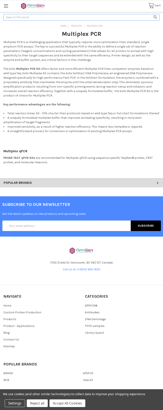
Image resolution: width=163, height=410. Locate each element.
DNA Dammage (95, 319)
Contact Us (11, 339)
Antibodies (92, 312)
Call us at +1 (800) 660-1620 (81, 269)
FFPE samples (95, 326)
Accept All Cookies (67, 403)
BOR (6, 380)
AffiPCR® (91, 305)
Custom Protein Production (22, 312)
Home (7, 305)
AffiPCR (88, 373)
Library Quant (94, 333)
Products (9, 319)
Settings (14, 403)
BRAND (8, 373)
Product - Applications (19, 326)
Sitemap (9, 346)
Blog (6, 333)
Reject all (37, 403)
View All (88, 380)
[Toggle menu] (6, 6)
